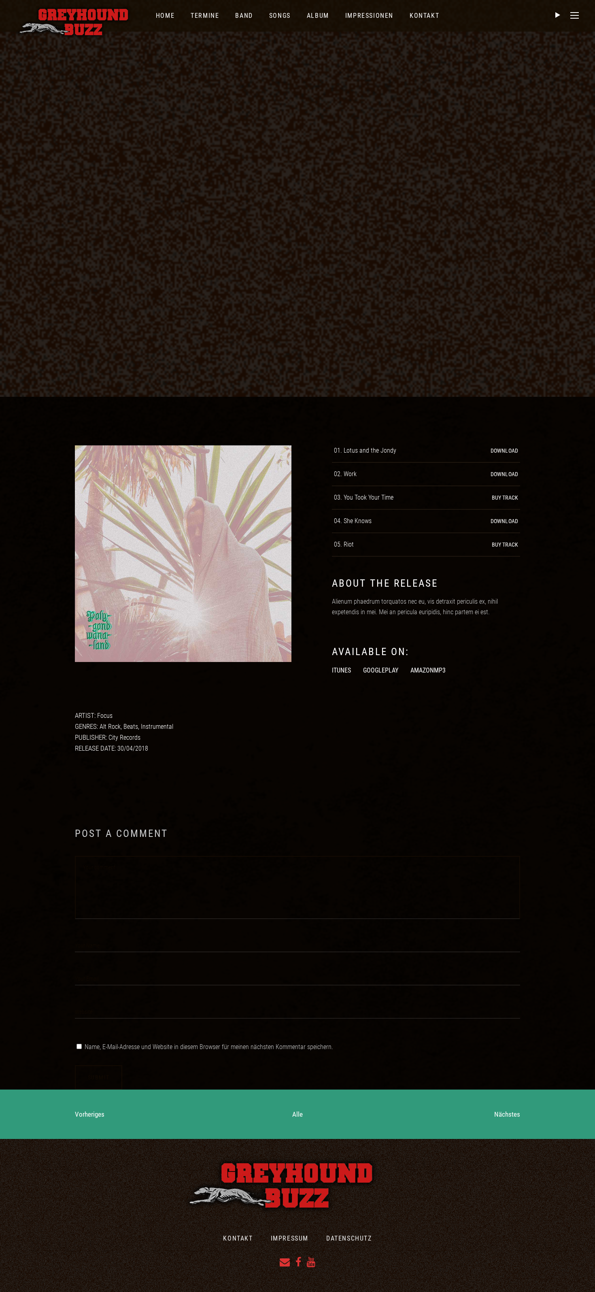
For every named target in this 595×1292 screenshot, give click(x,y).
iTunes (341, 670)
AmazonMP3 (428, 670)
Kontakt (238, 1238)
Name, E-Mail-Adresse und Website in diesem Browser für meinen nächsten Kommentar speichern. (209, 1047)
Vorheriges (89, 1114)
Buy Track (505, 497)
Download (504, 450)
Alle (297, 1114)
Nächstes (507, 1114)
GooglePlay (380, 670)
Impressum (289, 1238)
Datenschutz (349, 1238)
